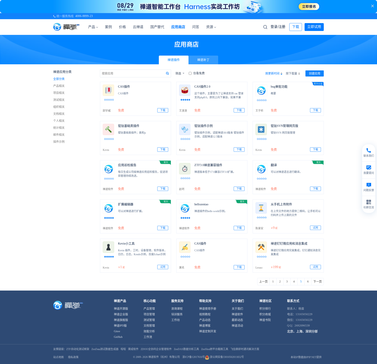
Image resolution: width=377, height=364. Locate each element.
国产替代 (157, 27)
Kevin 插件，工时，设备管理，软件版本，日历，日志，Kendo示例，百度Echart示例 (142, 252)
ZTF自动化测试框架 (77, 349)
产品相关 (59, 85)
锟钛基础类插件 (128, 126)
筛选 (178, 73)
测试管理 (149, 319)
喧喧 (123, 349)
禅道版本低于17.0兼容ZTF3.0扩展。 (215, 171)
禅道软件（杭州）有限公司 (164, 357)
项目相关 (59, 92)
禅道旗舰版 (121, 319)
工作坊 (175, 319)
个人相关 (59, 120)
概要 (273, 93)
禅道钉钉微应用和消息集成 (289, 243)
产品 (91, 27)
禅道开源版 (121, 308)
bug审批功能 (279, 86)
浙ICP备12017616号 (193, 357)
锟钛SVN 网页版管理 (283, 132)
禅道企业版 (121, 314)
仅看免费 (199, 73)
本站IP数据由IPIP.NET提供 (306, 357)
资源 (209, 27)
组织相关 (59, 106)
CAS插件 (124, 86)
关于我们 (237, 308)
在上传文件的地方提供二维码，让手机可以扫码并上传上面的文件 (295, 213)
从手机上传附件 (281, 204)
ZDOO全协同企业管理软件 (156, 349)
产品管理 (149, 308)
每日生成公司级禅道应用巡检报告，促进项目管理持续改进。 (143, 173)
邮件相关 (59, 134)
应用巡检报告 (127, 165)
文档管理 (149, 325)
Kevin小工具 (126, 243)
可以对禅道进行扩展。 (131, 211)
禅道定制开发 (207, 331)
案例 (108, 27)
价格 (122, 27)
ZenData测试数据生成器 (104, 349)
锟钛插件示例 (203, 126)
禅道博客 (205, 325)
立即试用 (314, 27)
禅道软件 (237, 314)
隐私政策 (73, 357)
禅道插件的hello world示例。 (210, 211)
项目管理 (149, 314)
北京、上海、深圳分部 (302, 331)
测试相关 (59, 99)
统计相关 (59, 127)
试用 (315, 227)
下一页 (317, 281)
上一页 (263, 281)
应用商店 (178, 27)
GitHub (118, 336)
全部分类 (59, 78)
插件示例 (59, 141)
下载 (295, 27)
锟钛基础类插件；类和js (132, 132)
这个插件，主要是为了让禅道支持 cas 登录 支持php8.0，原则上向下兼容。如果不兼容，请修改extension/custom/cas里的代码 (218, 96)
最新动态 (237, 319)
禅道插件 (174, 59)
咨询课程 (177, 308)
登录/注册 (278, 27)
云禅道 (138, 27)
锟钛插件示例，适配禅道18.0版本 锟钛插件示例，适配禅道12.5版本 (219, 134)
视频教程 (205, 314)
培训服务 (177, 314)
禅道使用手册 (207, 308)
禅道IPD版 (120, 325)
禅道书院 (265, 319)
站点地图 (58, 357)
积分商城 (265, 314)
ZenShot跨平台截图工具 (214, 349)
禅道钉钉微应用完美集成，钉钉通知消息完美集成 (295, 252)
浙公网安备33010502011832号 (226, 357)
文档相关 (59, 113)
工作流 (148, 336)
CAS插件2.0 (202, 86)
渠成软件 (133, 349)
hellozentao (201, 204)
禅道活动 (237, 325)
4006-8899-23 (84, 16)
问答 (195, 27)
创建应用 (314, 73)
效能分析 (149, 331)
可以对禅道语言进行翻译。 (286, 171)
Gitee (117, 331)
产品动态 (205, 319)
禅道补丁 (203, 59)
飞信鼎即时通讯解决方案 (244, 349)
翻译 (274, 165)
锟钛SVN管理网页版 (284, 126)
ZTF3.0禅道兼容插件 (208, 165)
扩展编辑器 (125, 204)
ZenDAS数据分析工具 (186, 349)
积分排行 (265, 308)
